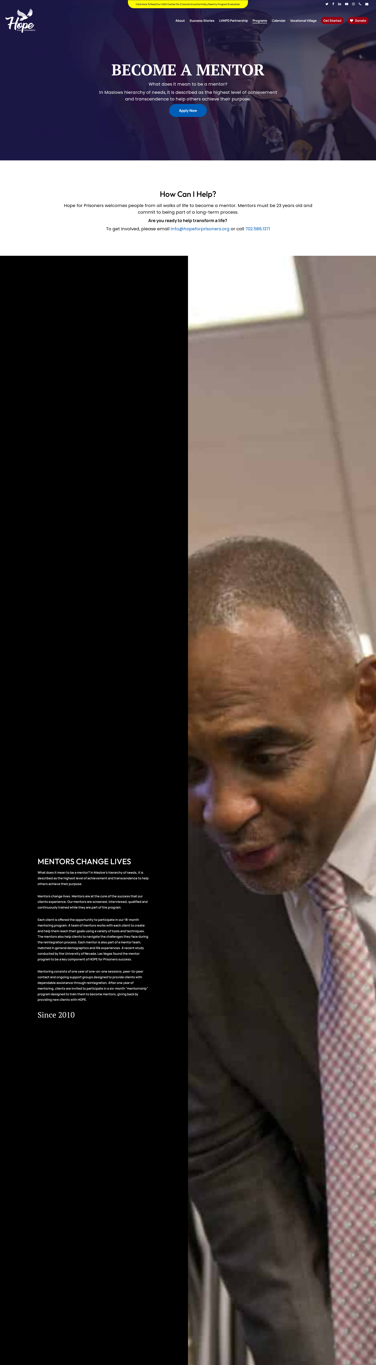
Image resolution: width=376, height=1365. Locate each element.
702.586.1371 (257, 229)
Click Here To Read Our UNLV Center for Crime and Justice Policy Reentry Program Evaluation (188, 4)
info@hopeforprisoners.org (200, 229)
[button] (188, 110)
